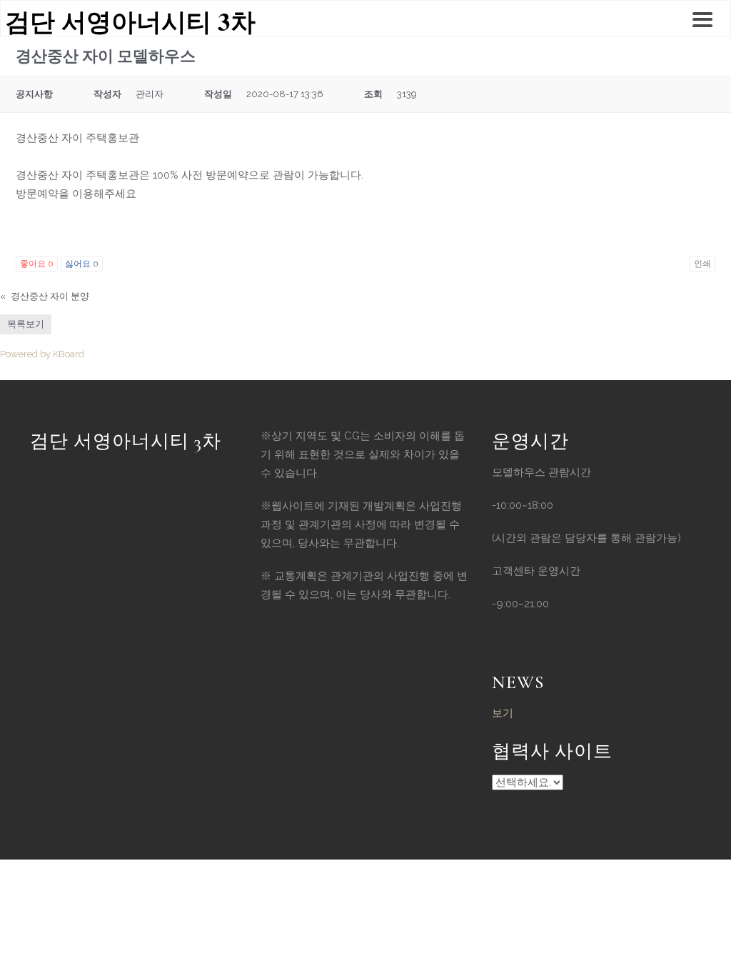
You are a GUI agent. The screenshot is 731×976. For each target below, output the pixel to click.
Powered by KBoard (42, 354)
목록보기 (25, 324)
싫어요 (82, 264)
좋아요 (37, 264)
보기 (502, 713)
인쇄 (702, 264)
